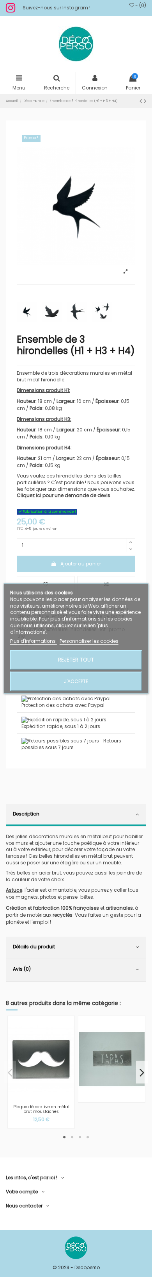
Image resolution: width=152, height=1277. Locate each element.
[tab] (76, 815)
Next (142, 1072)
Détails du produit (34, 946)
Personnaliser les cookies (89, 640)
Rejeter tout (76, 660)
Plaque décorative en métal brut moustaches (41, 1109)
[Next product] (145, 101)
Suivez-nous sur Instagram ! (56, 7)
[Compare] (41, 1099)
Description (26, 813)
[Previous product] (142, 101)
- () (140, 5)
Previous (10, 1072)
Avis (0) (22, 969)
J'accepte (76, 681)
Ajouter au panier (80, 563)
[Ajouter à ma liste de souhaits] (32, 1099)
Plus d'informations (33, 640)
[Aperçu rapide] (50, 1099)
